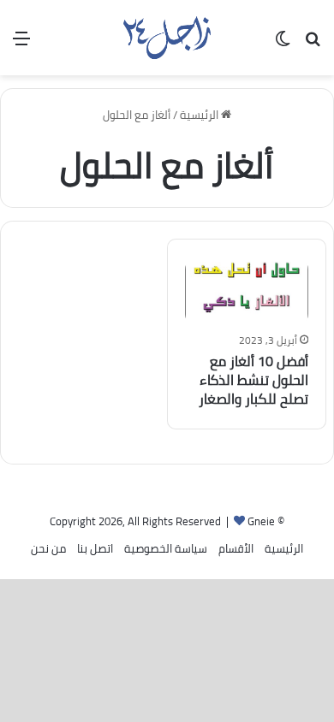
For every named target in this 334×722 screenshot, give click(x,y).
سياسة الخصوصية (165, 548)
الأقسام (235, 548)
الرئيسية (200, 114)
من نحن (48, 548)
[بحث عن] (312, 44)
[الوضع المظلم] (282, 44)
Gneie (261, 521)
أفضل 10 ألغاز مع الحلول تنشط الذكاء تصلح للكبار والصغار (253, 380)
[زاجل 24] (166, 37)
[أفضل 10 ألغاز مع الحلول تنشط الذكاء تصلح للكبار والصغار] (246, 291)
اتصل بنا (95, 548)
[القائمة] (21, 44)
